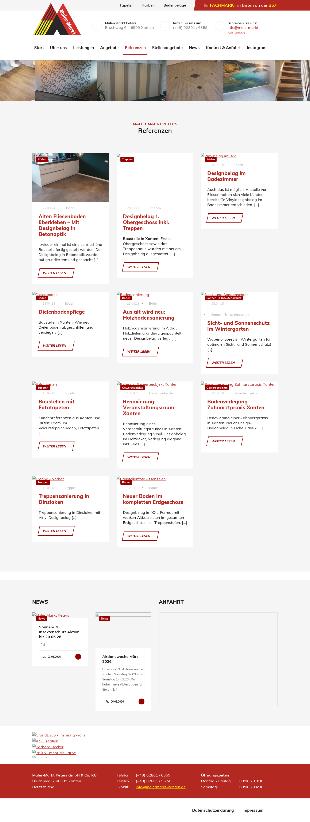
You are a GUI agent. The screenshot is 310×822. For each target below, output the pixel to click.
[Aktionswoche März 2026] (123, 630)
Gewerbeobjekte (132, 387)
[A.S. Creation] (45, 741)
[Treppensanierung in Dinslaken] (70, 479)
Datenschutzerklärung (213, 810)
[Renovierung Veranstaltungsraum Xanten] (155, 384)
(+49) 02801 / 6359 (190, 27)
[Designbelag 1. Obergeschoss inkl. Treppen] (155, 177)
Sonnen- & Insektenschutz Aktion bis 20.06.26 (59, 632)
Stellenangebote (167, 47)
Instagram (257, 47)
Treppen (127, 159)
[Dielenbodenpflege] (70, 295)
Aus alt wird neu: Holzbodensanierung (148, 315)
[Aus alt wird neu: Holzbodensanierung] (155, 295)
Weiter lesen (54, 273)
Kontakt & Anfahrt (223, 47)
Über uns (58, 47)
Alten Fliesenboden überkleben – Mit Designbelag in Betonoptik (62, 225)
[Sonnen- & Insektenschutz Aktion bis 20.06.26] (60, 615)
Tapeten (43, 387)
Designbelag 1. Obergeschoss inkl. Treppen (146, 222)
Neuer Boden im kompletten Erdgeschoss (153, 499)
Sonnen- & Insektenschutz (223, 298)
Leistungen (83, 47)
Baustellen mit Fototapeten (56, 404)
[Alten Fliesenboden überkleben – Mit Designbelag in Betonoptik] (70, 177)
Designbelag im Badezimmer (226, 176)
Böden (42, 159)
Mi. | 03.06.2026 (51, 656)
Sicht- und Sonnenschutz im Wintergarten (238, 326)
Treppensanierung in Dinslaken (64, 499)
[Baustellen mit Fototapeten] (70, 384)
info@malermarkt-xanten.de (244, 30)
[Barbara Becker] (47, 746)
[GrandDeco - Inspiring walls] (58, 735)
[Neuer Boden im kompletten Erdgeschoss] (155, 479)
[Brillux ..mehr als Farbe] (54, 752)
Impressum (253, 810)
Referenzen (135, 47)
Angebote (109, 47)
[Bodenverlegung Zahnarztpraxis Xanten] (239, 384)
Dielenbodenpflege (62, 312)
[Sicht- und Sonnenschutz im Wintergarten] (239, 295)
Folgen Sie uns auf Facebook (274, 47)
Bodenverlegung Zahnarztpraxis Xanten (235, 404)
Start (39, 47)
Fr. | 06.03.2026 (114, 701)
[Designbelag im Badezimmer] (239, 156)
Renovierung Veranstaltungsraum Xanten (148, 407)
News (194, 47)
